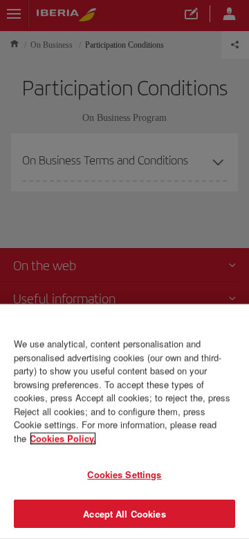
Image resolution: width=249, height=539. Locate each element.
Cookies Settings (124, 474)
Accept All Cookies (124, 513)
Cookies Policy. (63, 437)
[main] (124, 421)
